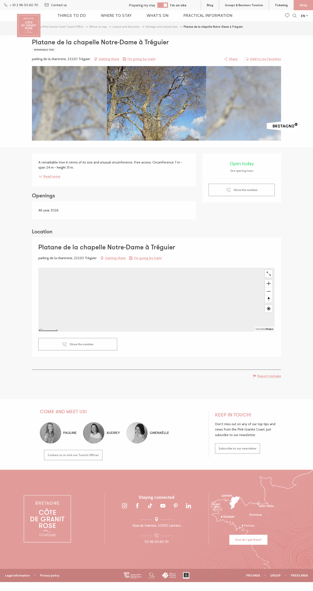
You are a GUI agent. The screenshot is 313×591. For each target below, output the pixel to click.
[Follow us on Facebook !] (137, 506)
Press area (299, 575)
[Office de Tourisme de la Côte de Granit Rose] (28, 22)
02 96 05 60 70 (157, 542)
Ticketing (281, 5)
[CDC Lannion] (132, 575)
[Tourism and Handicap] (186, 575)
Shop (303, 5)
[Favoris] (287, 15)
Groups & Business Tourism (244, 5)
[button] (294, 16)
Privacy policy (49, 575)
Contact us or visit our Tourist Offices (73, 455)
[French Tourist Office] (169, 575)
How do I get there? (248, 540)
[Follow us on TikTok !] (150, 506)
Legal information (17, 575)
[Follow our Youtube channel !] (162, 506)
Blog (210, 5)
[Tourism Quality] (152, 575)
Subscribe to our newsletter (237, 448)
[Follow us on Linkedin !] (188, 506)
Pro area (253, 575)
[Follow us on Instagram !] (124, 506)
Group (275, 575)
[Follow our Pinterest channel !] (175, 506)
